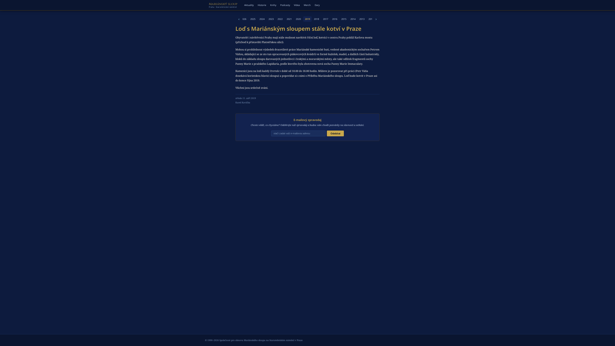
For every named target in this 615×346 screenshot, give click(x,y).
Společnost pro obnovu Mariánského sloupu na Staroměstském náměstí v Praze (261, 340)
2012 (371, 19)
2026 (243, 19)
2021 (289, 19)
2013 (362, 19)
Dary (317, 5)
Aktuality (249, 5)
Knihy (273, 5)
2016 (334, 19)
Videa (297, 5)
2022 (280, 19)
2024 (262, 19)
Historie (262, 5)
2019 (307, 19)
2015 (343, 19)
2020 (298, 19)
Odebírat (335, 133)
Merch (307, 5)
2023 (271, 19)
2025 (252, 19)
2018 (316, 19)
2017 (325, 19)
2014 (353, 19)
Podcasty (285, 5)
